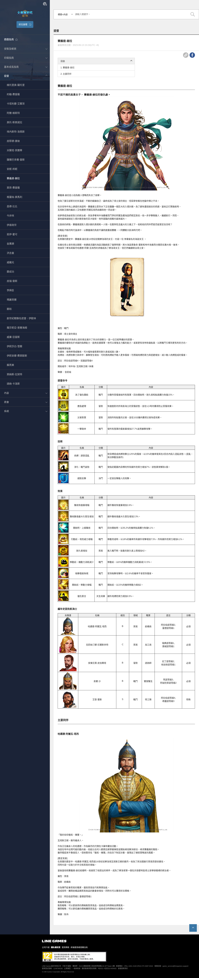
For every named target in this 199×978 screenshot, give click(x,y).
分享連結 (185, 55)
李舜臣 (10, 290)
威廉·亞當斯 (13, 337)
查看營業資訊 (123, 968)
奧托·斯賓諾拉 (14, 122)
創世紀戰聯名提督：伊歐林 (21, 318)
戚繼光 (10, 262)
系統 (6, 411)
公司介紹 (46, 947)
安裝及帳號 (10, 48)
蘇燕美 (10, 365)
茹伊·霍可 (12, 234)
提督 (6, 76)
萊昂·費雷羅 (13, 188)
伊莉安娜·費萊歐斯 (17, 356)
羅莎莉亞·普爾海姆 (17, 328)
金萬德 (10, 244)
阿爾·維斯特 (13, 113)
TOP (193, 928)
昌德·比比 (12, 206)
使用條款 (65, 947)
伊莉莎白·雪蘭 (14, 346)
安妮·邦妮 (12, 169)
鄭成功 (10, 272)
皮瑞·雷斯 (12, 281)
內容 (6, 393)
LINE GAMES (54, 941)
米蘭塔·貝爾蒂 (14, 150)
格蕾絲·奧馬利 (14, 197)
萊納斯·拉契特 (14, 374)
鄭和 (9, 309)
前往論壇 (23, 24)
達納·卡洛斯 (13, 384)
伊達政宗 (12, 225)
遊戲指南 (9, 39)
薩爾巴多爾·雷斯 (16, 160)
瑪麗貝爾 (12, 300)
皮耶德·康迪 (13, 141)
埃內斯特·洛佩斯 (16, 132)
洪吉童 (10, 253)
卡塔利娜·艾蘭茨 (16, 104)
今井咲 (10, 216)
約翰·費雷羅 (13, 94)
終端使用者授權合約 (79, 947)
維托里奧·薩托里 (16, 85)
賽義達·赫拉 (13, 178)
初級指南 (9, 58)
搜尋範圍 (192, 14)
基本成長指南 (11, 67)
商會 (6, 402)
